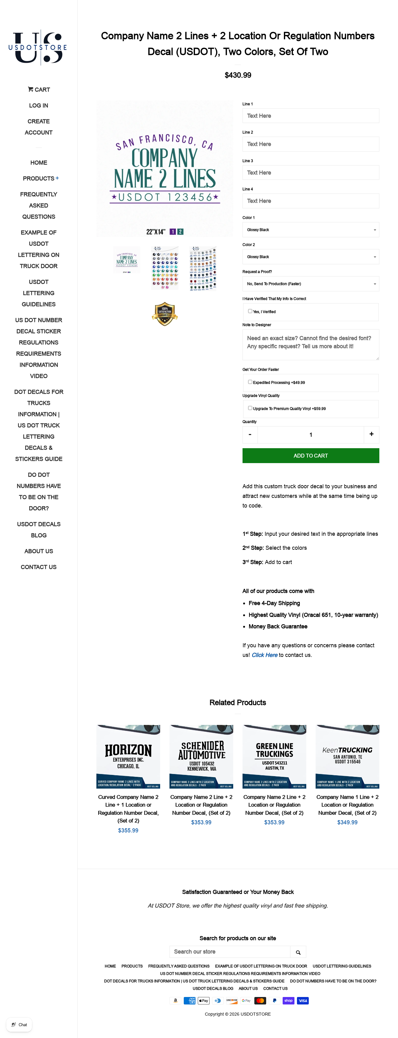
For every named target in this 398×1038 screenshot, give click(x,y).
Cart (41, 89)
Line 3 (248, 160)
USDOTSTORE (256, 1014)
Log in (38, 105)
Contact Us (39, 567)
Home (38, 162)
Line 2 (248, 132)
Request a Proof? (257, 271)
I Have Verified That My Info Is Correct (274, 298)
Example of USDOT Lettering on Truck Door (38, 249)
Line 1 (248, 104)
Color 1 (249, 217)
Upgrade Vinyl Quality (261, 395)
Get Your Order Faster (261, 369)
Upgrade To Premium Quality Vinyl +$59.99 (289, 408)
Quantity (250, 421)
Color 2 (249, 244)
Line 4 (248, 189)
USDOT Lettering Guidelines (39, 293)
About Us (39, 551)
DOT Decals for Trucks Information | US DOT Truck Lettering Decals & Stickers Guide (38, 425)
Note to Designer (257, 324)
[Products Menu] (57, 179)
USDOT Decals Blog (39, 530)
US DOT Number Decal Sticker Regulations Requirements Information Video (38, 348)
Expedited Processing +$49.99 (278, 382)
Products (38, 178)
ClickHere (264, 655)
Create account (39, 127)
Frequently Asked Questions (38, 205)
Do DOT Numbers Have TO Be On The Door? (39, 491)
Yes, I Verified (264, 311)
